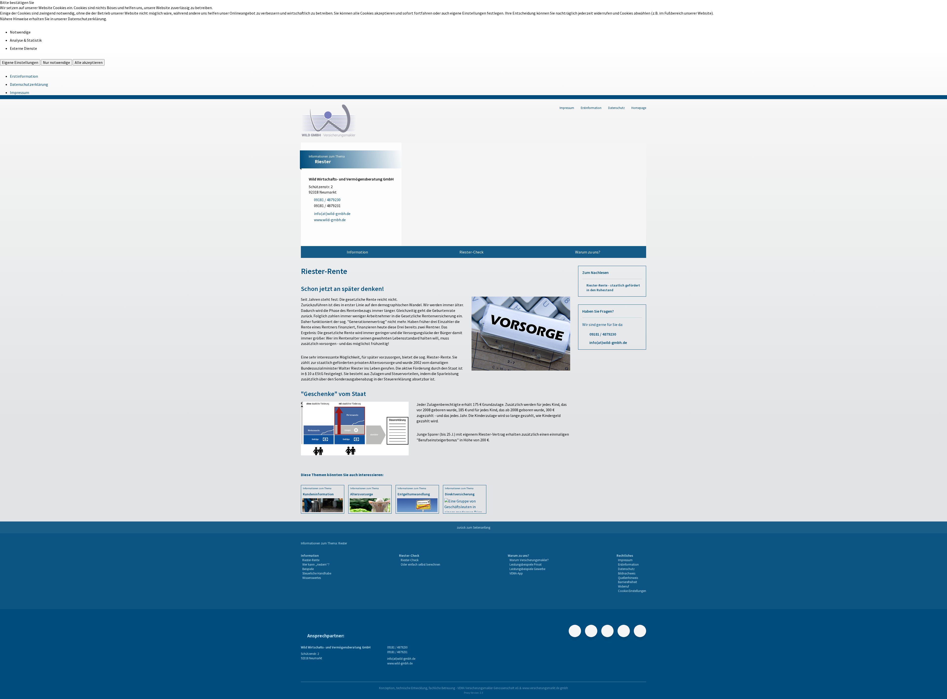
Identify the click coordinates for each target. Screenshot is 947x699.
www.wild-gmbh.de (400, 663)
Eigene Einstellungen (20, 62)
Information (357, 252)
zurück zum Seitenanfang (473, 527)
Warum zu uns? (587, 252)
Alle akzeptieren (89, 62)
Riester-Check (471, 252)
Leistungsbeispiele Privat (526, 564)
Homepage (638, 108)
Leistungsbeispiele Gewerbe (527, 569)
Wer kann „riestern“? (315, 564)
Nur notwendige (56, 62)
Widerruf (623, 586)
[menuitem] (357, 252)
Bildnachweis (626, 573)
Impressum (19, 92)
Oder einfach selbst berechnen (420, 564)
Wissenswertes (311, 578)
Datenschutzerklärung (29, 84)
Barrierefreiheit (627, 582)
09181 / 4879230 (602, 334)
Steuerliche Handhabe (316, 573)
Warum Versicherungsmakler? (529, 560)
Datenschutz (616, 108)
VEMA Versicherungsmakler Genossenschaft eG (488, 688)
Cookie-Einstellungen (632, 591)
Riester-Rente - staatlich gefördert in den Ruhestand (613, 287)
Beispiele (308, 569)
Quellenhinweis (628, 578)
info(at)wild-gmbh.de (608, 342)
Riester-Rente (310, 560)
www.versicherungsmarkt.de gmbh (545, 688)
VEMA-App (516, 573)
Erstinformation (24, 76)
